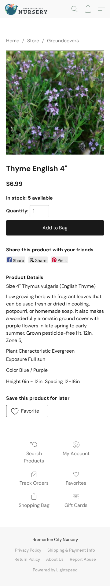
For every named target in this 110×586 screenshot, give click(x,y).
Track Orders (34, 483)
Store (33, 40)
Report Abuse (83, 559)
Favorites (76, 483)
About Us (55, 559)
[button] (27, 9)
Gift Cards (75, 505)
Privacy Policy (28, 550)
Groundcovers (63, 40)
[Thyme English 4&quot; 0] (55, 102)
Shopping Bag (34, 505)
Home (12, 40)
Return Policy (27, 559)
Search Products (34, 457)
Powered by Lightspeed (55, 570)
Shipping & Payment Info (71, 550)
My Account (76, 453)
